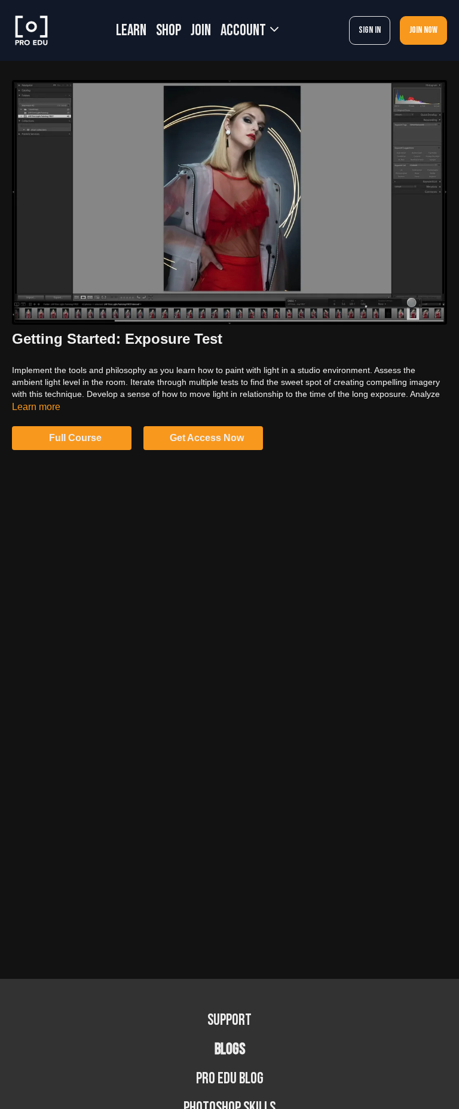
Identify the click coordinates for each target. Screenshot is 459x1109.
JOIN (201, 30)
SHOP (168, 30)
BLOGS (230, 1049)
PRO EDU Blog (230, 1079)
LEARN (131, 30)
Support (229, 1020)
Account (244, 30)
